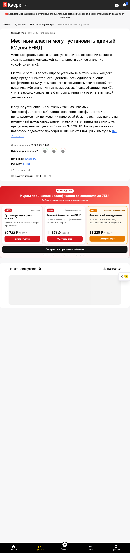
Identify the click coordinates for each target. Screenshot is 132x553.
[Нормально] (54, 151)
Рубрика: (16, 164)
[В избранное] (45, 176)
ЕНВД (35, 33)
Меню (90, 550)
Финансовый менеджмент (106, 215)
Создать (65, 549)
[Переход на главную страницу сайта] (12, 5)
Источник (17, 158)
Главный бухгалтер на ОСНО (64, 215)
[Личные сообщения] (116, 5)
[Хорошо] (45, 151)
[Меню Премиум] (25, 5)
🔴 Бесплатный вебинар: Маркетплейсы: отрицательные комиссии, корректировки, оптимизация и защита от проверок (64, 15)
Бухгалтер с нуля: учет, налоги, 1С (19, 217)
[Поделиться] (50, 176)
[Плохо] (63, 151)
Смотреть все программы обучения (65, 249)
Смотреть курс (22, 239)
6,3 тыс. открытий (20, 170)
